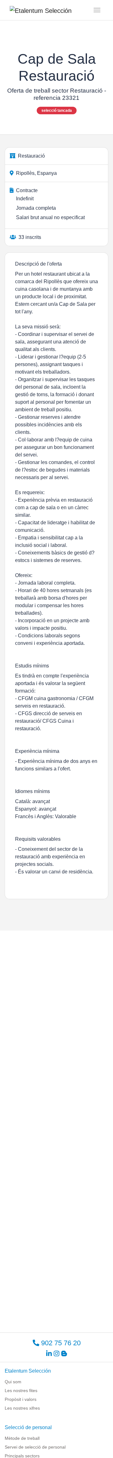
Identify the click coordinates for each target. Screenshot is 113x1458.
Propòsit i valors (20, 1399)
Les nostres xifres (22, 1408)
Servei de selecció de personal (35, 1447)
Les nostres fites (21, 1390)
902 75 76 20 (60, 1343)
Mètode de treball (22, 1438)
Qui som (13, 1381)
